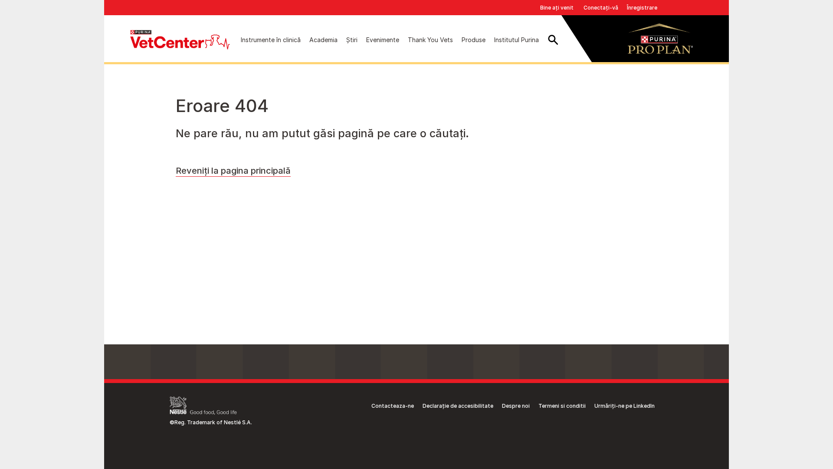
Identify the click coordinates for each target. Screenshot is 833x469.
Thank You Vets (430, 39)
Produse (473, 39)
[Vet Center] (180, 40)
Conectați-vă (601, 7)
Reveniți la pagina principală (233, 170)
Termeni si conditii (562, 406)
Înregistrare (642, 7)
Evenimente (382, 39)
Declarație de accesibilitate (458, 406)
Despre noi (516, 406)
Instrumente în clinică (271, 39)
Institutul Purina (516, 39)
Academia (323, 39)
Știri (351, 39)
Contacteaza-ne (392, 406)
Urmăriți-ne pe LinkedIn (624, 406)
